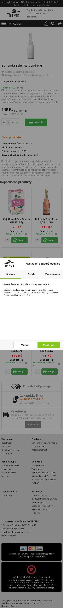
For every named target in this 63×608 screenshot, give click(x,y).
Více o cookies (52, 274)
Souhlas (10, 274)
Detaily (31, 274)
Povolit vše (48, 345)
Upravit (24, 345)
